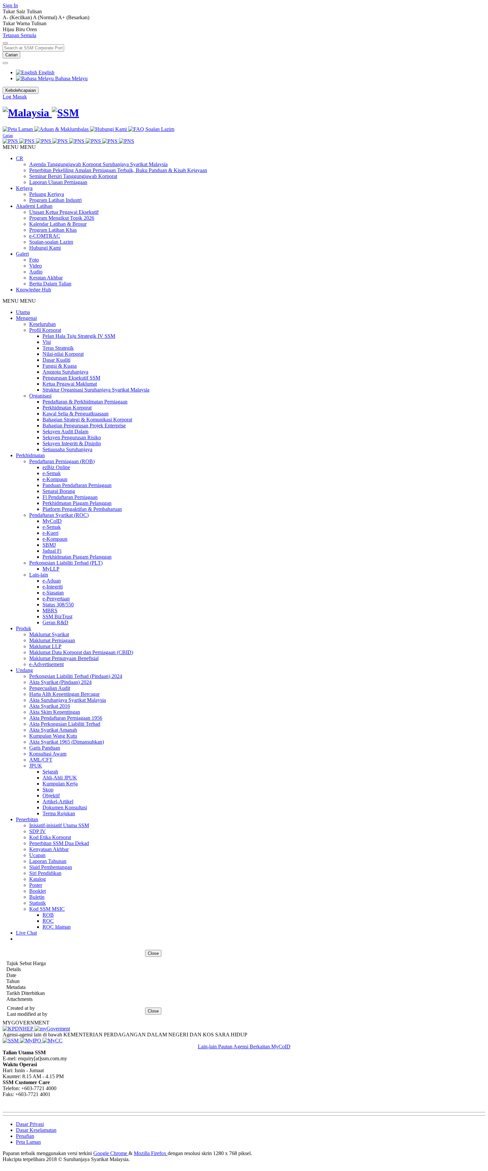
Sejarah (50, 771)
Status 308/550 (58, 604)
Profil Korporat (45, 330)
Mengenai (26, 318)
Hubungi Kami (45, 248)
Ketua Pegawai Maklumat (69, 384)
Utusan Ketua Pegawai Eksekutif (64, 212)
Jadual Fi (51, 551)
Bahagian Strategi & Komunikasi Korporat (87, 419)
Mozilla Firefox (151, 1153)
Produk (23, 628)
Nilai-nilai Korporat (63, 354)
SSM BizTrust (57, 616)
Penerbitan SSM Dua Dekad (59, 843)
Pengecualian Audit (49, 688)
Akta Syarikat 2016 (49, 706)
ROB (48, 915)
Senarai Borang (58, 491)
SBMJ (49, 545)
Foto (34, 260)
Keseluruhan (42, 324)
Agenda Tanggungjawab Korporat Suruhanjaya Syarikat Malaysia (98, 164)
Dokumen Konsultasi (64, 807)
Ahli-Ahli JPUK (59, 777)
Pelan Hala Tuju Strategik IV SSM (78, 336)
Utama (23, 312)
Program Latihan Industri (55, 200)
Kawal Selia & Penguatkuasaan (75, 413)
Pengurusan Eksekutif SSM (71, 378)
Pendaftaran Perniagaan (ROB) (62, 461)
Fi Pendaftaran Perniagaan (70, 497)
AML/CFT (40, 760)
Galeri (22, 254)
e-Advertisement (46, 664)
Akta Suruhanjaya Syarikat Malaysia (67, 700)
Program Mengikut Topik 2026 (61, 218)
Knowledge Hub (33, 289)
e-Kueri (50, 533)
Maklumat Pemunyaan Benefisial (64, 658)
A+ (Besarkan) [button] (73, 17)
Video (35, 266)
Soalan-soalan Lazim (51, 242)
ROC (48, 921)
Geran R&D (55, 622)
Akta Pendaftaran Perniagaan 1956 (65, 718)
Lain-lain (38, 575)
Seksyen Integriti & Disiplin (71, 443)
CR (19, 158)
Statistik (37, 903)
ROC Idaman (56, 927)
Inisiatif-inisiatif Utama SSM (59, 825)
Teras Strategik (58, 348)
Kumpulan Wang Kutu (53, 736)
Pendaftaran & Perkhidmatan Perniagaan (84, 401)
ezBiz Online (56, 467)
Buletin (36, 897)
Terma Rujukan (58, 813)
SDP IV (37, 831)
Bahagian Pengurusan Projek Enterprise (84, 425)
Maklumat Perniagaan (52, 640)
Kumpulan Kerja (60, 783)
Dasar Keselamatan (36, 1130)
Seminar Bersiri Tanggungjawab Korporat (73, 176)
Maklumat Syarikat (49, 634)
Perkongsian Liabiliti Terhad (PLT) (66, 563)
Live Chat (26, 933)
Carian (11, 54)
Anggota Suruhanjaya (65, 372)
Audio (35, 272)
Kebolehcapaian (20, 90)
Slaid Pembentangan (50, 867)
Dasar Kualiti (56, 360)
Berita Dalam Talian (50, 283)
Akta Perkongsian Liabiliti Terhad (64, 724)
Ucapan (37, 855)
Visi (46, 342)
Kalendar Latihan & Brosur (58, 224)
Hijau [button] (9, 29)
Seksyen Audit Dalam (65, 431)
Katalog (37, 879)
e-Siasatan (53, 592)
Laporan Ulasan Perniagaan (58, 182)
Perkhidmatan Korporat (67, 407)
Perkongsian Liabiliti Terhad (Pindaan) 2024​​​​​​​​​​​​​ (75, 676)
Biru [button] (21, 29)
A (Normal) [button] (45, 17)
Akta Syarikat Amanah (53, 730)
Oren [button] (31, 29)
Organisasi (40, 396)
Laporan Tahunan (47, 861)
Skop (47, 789)
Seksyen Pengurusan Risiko (71, 437)
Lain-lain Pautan (215, 1046)
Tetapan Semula (19, 35)
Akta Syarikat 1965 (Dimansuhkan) (66, 742)
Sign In (10, 5)
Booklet (37, 891)
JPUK (35, 766)
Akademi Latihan (34, 206)
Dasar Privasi (30, 1124)
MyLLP (50, 569)
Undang (24, 670)
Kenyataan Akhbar (49, 849)
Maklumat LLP (45, 646)
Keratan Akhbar (46, 277)
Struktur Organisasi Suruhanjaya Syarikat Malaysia (95, 390)
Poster (35, 885)
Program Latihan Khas (53, 230)
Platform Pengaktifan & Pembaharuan (82, 509)
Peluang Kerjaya (46, 194)
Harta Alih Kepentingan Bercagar (64, 694)
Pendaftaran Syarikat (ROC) (59, 515)
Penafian (25, 1136)
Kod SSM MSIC (47, 909)
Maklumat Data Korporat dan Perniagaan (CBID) (81, 652)
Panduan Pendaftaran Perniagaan (77, 485)
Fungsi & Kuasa (59, 366)
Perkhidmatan (30, 455)
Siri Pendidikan (45, 873)
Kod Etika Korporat (50, 837)
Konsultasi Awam (47, 754)
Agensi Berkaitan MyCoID (261, 1046)
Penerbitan (27, 819)
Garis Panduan (44, 748)
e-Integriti (52, 586)
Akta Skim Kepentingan (54, 712)
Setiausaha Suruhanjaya (67, 449)
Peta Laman (28, 1142)
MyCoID (52, 521)
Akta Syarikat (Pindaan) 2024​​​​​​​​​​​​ (60, 682)
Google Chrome (110, 1153)
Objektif (51, 795)
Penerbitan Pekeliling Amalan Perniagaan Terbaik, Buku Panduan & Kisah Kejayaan (118, 170)
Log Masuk (15, 96)
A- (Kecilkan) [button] (18, 17)
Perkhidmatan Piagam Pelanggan (77, 503)
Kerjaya (24, 188)
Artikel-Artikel (57, 801)
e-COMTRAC (44, 236)
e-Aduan (51, 581)
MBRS (49, 610)
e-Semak (51, 473)
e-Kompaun (54, 479)
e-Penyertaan (56, 598)
